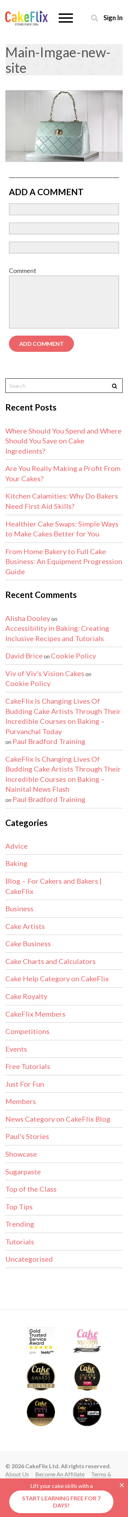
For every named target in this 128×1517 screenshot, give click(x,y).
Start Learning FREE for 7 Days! (61, 1502)
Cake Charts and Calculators (50, 961)
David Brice (24, 655)
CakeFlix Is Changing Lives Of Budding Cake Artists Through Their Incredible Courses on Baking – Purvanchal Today (63, 716)
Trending (19, 1224)
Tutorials (19, 1241)
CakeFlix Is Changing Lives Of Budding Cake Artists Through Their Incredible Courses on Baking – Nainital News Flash (63, 774)
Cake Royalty (26, 996)
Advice (16, 846)
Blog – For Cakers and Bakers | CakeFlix (53, 886)
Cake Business (28, 943)
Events (16, 1049)
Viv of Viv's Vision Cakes (44, 673)
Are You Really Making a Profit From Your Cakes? (63, 473)
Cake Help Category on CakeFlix (57, 978)
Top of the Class (31, 1189)
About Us (17, 1474)
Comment (22, 270)
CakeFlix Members (35, 1014)
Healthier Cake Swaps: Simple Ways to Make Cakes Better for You (61, 528)
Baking (16, 863)
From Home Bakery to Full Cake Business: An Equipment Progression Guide (63, 561)
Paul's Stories (27, 1136)
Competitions (27, 1031)
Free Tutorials (27, 1066)
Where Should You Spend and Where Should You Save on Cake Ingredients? (63, 440)
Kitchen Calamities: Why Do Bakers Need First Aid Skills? (61, 501)
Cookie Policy (73, 655)
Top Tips (19, 1206)
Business (19, 908)
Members (20, 1101)
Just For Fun (24, 1084)
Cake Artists (25, 926)
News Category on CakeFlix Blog (57, 1119)
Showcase (21, 1154)
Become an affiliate (60, 1474)
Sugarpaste (23, 1171)
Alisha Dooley (27, 618)
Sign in (113, 17)
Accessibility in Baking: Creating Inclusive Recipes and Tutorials (57, 633)
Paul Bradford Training (48, 741)
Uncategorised (29, 1259)
